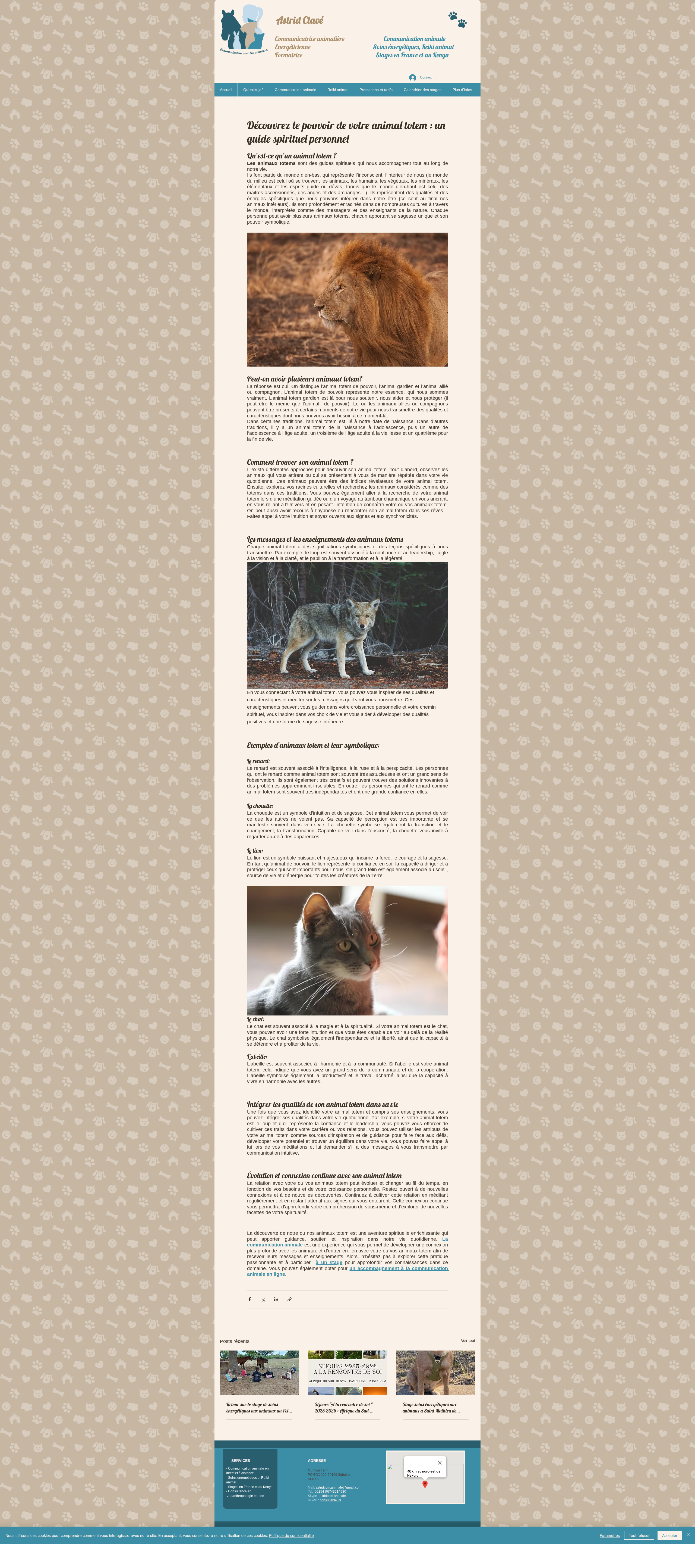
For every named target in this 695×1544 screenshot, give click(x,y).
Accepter (669, 1535)
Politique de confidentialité (291, 1535)
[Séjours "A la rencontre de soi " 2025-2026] (347, 1373)
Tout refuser (639, 1535)
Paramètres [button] (610, 1535)
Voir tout (468, 1340)
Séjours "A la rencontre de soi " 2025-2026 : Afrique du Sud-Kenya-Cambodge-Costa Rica (343, 1407)
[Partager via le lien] (289, 1299)
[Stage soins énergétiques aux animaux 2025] (435, 1373)
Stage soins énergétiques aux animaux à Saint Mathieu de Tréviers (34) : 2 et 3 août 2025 (432, 1407)
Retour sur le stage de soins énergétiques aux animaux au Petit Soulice (258, 1407)
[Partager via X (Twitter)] (263, 1299)
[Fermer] (688, 1535)
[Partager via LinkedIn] (276, 1299)
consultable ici (330, 1500)
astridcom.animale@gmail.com (338, 1487)
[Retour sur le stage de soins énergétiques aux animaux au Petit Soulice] (259, 1373)
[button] (295, 89)
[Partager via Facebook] (249, 1299)
